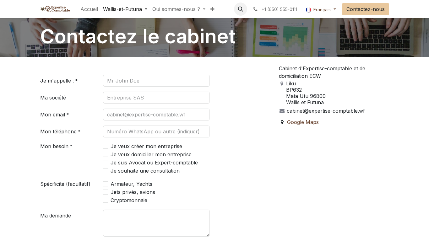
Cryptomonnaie (129, 200)
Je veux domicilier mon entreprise (151, 154)
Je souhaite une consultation (145, 171)
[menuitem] (89, 9)
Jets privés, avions (133, 192)
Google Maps (303, 122)
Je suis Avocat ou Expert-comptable (154, 162)
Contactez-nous (365, 9)
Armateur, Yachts (131, 184)
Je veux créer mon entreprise (146, 146)
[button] (240, 9)
